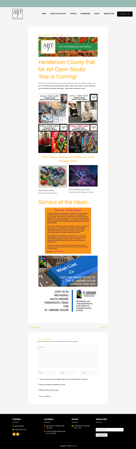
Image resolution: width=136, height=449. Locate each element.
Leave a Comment (43, 35)
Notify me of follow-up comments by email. (52, 384)
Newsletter (109, 13)
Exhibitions (85, 13)
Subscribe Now (101, 435)
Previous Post (33, 327)
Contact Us (125, 14)
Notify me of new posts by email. (49, 390)
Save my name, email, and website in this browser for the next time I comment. (64, 379)
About (97, 13)
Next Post (104, 327)
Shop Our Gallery (58, 13)
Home (44, 13)
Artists (73, 13)
